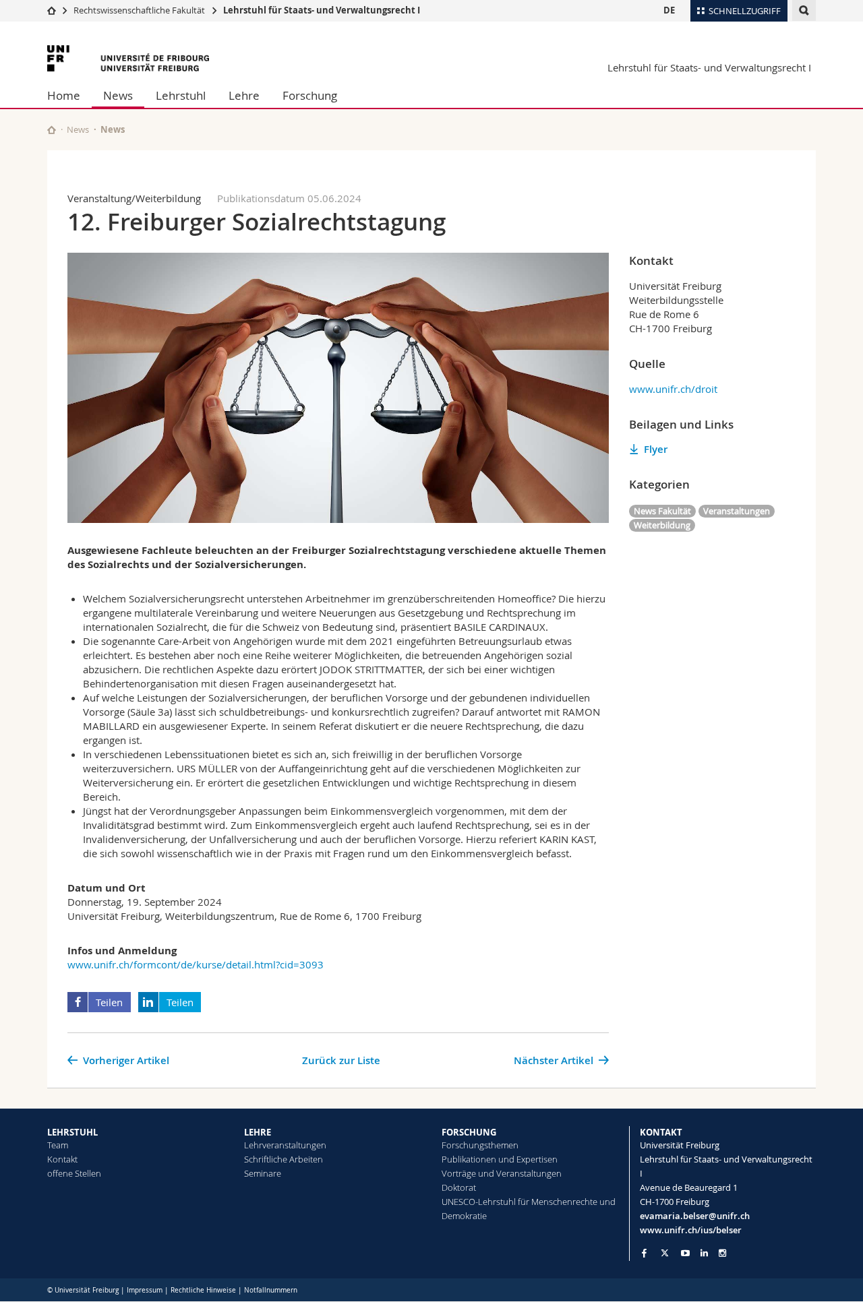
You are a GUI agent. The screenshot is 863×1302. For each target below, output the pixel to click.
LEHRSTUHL (72, 1132)
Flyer (655, 449)
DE (669, 10)
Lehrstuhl (181, 95)
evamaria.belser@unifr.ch (695, 1216)
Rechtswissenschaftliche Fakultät (140, 10)
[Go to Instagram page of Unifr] (722, 1253)
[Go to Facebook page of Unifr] (644, 1253)
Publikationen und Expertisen (500, 1159)
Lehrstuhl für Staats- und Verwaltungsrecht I (321, 10)
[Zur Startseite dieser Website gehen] (51, 130)
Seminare (262, 1173)
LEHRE (257, 1132)
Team (57, 1145)
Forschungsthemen (480, 1145)
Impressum (144, 1290)
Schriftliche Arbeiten (283, 1159)
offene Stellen (74, 1173)
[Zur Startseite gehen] (51, 10)
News (118, 95)
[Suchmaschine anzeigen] (804, 10)
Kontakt (62, 1159)
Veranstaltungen (736, 511)
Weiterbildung (662, 525)
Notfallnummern (270, 1290)
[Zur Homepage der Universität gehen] (128, 58)
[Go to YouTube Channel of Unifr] (685, 1253)
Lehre (244, 95)
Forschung (309, 95)
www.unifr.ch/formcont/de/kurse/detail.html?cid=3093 (195, 964)
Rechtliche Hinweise (203, 1290)
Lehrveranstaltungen (285, 1145)
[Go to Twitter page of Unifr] (664, 1253)
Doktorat (459, 1187)
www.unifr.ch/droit (673, 389)
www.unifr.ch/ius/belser (691, 1230)
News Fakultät (662, 511)
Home (63, 95)
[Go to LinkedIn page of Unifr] (704, 1253)
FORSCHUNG (469, 1132)
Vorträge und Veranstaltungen (502, 1173)
